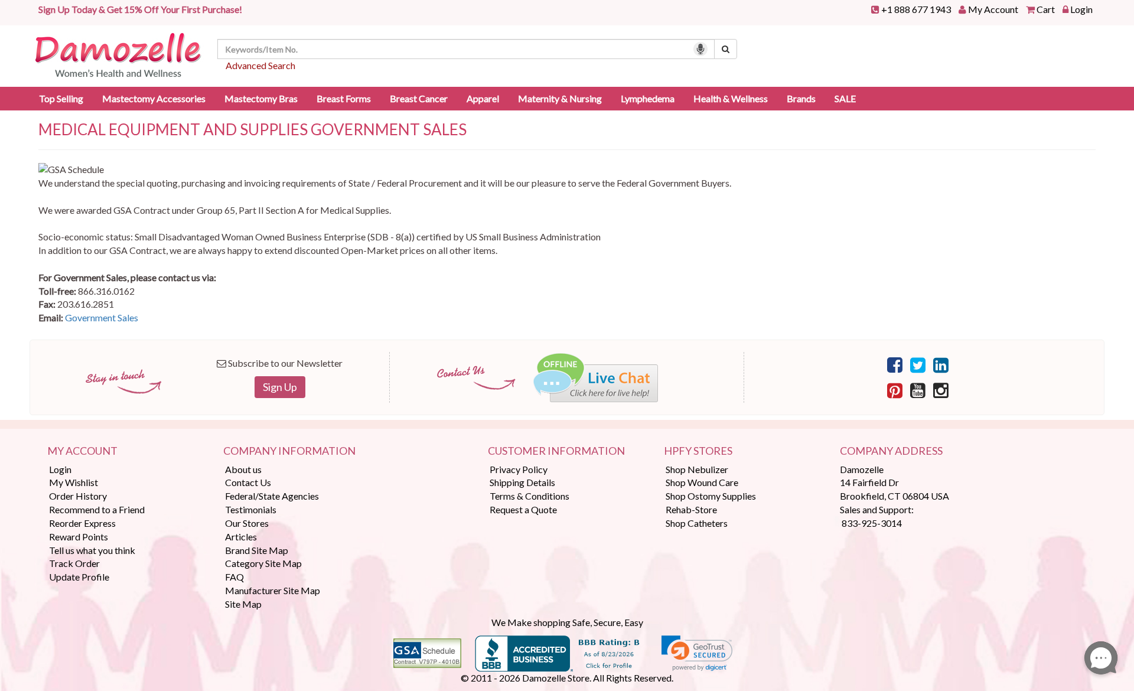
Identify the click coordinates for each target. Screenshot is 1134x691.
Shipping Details (522, 482)
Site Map (243, 603)
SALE (845, 98)
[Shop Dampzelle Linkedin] (941, 364)
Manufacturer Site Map (272, 590)
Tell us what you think (92, 550)
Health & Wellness (730, 98)
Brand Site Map (256, 550)
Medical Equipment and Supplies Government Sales (252, 129)
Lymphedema (647, 98)
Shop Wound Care (702, 482)
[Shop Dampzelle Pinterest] (894, 389)
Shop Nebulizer (697, 469)
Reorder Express (82, 523)
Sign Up (280, 386)
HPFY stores (698, 451)
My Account (993, 9)
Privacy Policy (519, 469)
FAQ (234, 576)
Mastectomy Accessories (154, 98)
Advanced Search (260, 65)
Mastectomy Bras (261, 98)
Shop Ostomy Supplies (711, 495)
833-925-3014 (872, 523)
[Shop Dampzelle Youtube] (918, 389)
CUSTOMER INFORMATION (556, 451)
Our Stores (247, 523)
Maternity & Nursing (560, 98)
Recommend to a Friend (97, 509)
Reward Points (78, 536)
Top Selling (61, 98)
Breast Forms (344, 98)
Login (1081, 9)
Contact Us (248, 482)
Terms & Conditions (529, 495)
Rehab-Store (691, 509)
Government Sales (101, 317)
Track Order (74, 563)
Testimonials (250, 509)
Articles (241, 536)
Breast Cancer (419, 98)
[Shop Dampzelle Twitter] (918, 364)
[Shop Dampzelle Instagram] (941, 389)
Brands (801, 98)
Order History (78, 495)
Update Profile (79, 576)
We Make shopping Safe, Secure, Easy (567, 622)
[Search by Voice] (700, 49)
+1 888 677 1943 (916, 9)
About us (243, 469)
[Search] (725, 49)
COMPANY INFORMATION (289, 451)
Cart (1046, 9)
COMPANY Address (891, 451)
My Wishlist (73, 482)
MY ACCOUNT (82, 451)
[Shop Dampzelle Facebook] (894, 364)
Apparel (483, 98)
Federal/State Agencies (272, 495)
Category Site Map (263, 563)
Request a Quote (523, 509)
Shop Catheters (697, 523)
